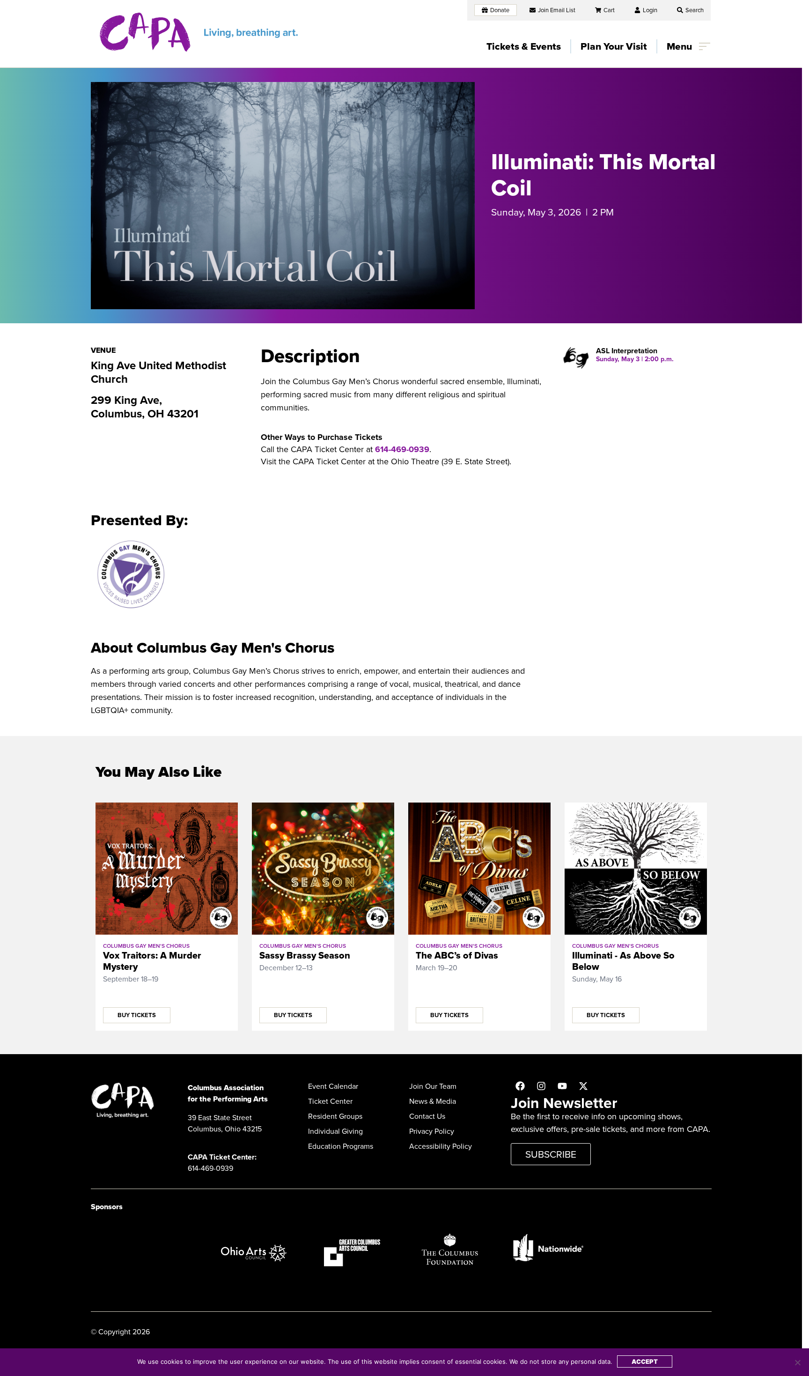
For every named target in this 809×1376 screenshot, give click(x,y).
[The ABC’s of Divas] (479, 869)
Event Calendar (333, 1086)
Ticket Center (330, 1101)
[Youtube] (562, 1086)
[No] (797, 1362)
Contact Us (427, 1116)
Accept (645, 1361)
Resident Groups (335, 1116)
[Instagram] (541, 1086)
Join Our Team (432, 1086)
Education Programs (340, 1146)
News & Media (432, 1101)
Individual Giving (335, 1131)
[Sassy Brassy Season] (323, 869)
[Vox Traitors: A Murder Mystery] (167, 869)
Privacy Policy (431, 1131)
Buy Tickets (137, 1015)
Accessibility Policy (440, 1146)
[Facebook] (520, 1086)
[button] (690, 10)
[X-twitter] (583, 1086)
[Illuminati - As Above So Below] (636, 869)
